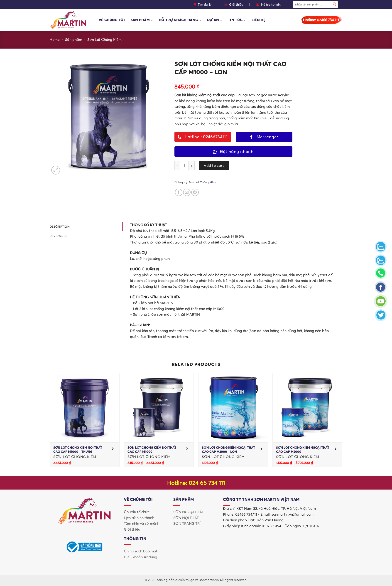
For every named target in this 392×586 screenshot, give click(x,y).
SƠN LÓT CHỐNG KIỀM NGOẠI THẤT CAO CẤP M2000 (302, 450)
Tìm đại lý (204, 4)
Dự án (213, 19)
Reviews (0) (59, 236)
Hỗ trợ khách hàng (178, 19)
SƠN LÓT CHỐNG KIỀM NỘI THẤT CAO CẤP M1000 (151, 450)
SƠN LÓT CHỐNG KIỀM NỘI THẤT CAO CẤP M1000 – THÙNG (77, 450)
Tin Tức (235, 19)
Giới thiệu (236, 4)
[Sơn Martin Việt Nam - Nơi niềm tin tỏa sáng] (71, 20)
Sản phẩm (140, 19)
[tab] (86, 226)
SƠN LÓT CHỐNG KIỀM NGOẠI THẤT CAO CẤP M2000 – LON (228, 450)
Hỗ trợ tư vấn (271, 4)
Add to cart (214, 165)
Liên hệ (258, 19)
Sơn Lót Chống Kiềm (104, 39)
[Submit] (334, 4)
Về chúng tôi (112, 19)
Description (60, 226)
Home (55, 39)
